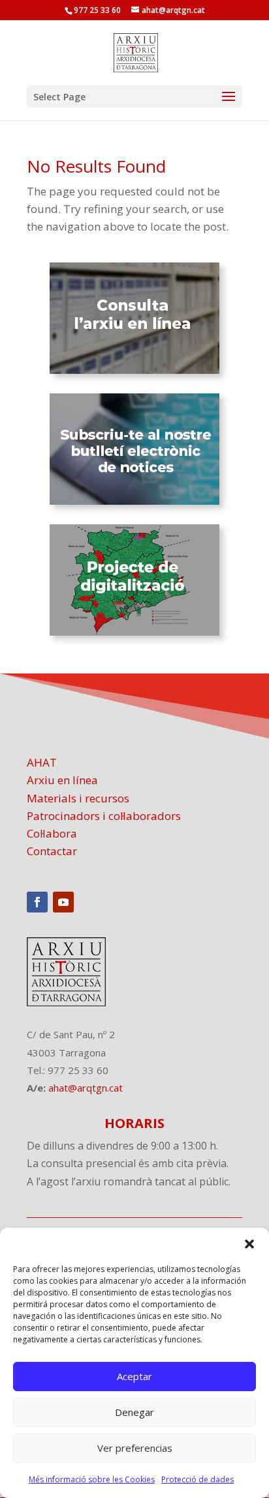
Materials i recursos (78, 798)
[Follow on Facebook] (37, 902)
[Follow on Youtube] (63, 902)
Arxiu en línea (62, 779)
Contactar (52, 850)
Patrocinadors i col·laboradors (104, 815)
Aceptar (134, 1376)
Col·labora (52, 833)
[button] (249, 1244)
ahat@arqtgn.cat (85, 1087)
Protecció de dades (197, 1479)
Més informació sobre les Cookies (92, 1479)
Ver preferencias (134, 1447)
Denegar (134, 1412)
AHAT (42, 762)
